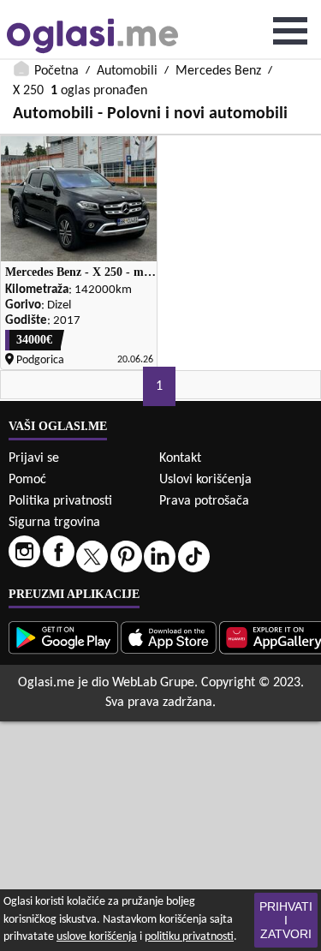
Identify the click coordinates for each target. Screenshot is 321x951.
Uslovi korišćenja (205, 480)
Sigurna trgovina (54, 522)
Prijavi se (34, 458)
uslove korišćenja (96, 936)
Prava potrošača (204, 501)
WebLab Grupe (153, 683)
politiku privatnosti (189, 936)
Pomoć (27, 480)
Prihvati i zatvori (285, 920)
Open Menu (290, 31)
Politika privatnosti (60, 501)
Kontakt (180, 458)
